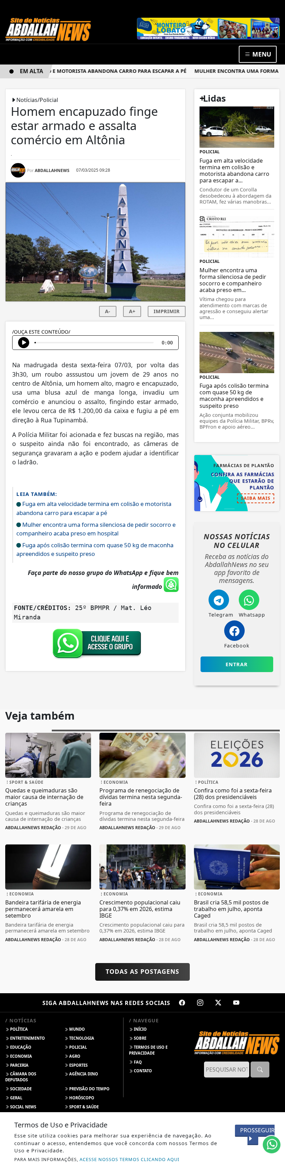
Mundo (76, 1029)
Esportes (78, 1065)
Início (140, 1029)
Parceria (18, 1065)
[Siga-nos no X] (218, 1002)
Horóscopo (81, 1097)
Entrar (237, 664)
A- (107, 311)
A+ (132, 311)
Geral (15, 1097)
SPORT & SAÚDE (83, 1106)
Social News (22, 1106)
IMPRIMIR (167, 311)
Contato (142, 1070)
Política (18, 1029)
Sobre (139, 1038)
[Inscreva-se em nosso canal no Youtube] (236, 1002)
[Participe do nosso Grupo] (95, 645)
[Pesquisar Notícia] (260, 1069)
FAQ (137, 1062)
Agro (74, 1056)
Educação (20, 1047)
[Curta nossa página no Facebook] (182, 1002)
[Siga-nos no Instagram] (200, 1002)
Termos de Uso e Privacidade (148, 1050)
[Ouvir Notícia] (23, 342)
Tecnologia (81, 1038)
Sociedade (20, 1088)
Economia (20, 1056)
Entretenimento (27, 1038)
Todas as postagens (142, 971)
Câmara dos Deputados (20, 1076)
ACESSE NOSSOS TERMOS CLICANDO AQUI (129, 1159)
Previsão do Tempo (88, 1088)
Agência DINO (83, 1073)
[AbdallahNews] (48, 29)
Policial (77, 1047)
